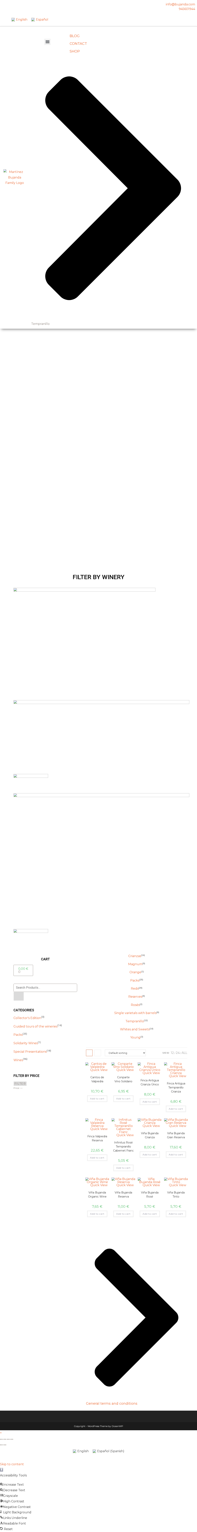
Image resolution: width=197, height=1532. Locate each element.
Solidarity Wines (25, 1043)
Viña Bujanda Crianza (150, 1135)
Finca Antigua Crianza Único (149, 1082)
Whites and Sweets (134, 1029)
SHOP (75, 51)
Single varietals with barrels (135, 1013)
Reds (135, 988)
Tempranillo (134, 1021)
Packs (18, 1035)
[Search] (18, 996)
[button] (47, 42)
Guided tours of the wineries (35, 1026)
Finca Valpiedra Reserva (97, 1138)
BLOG (75, 36)
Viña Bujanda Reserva (123, 1194)
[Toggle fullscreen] (4, 1439)
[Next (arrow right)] (4, 1444)
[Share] (8, 1439)
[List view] (97, 1053)
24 (178, 1053)
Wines (18, 1060)
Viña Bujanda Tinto (176, 1194)
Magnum (135, 964)
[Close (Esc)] (11, 1439)
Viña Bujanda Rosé (150, 1194)
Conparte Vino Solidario (123, 1079)
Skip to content (12, 1464)
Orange (135, 972)
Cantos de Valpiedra (97, 1079)
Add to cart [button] (97, 1098)
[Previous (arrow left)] (1, 1444)
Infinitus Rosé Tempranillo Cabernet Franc (123, 1146)
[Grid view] (89, 1053)
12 (172, 1053)
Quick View (98, 1070)
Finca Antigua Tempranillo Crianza (176, 1087)
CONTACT (78, 43)
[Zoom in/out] (1, 1439)
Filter (20, 1083)
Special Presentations (30, 1051)
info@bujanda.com (180, 4)
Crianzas (134, 956)
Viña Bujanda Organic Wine (97, 1194)
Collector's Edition (27, 1018)
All (184, 1053)
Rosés (135, 1005)
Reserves (135, 996)
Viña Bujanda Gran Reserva (176, 1135)
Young (135, 1037)
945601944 (187, 9)
